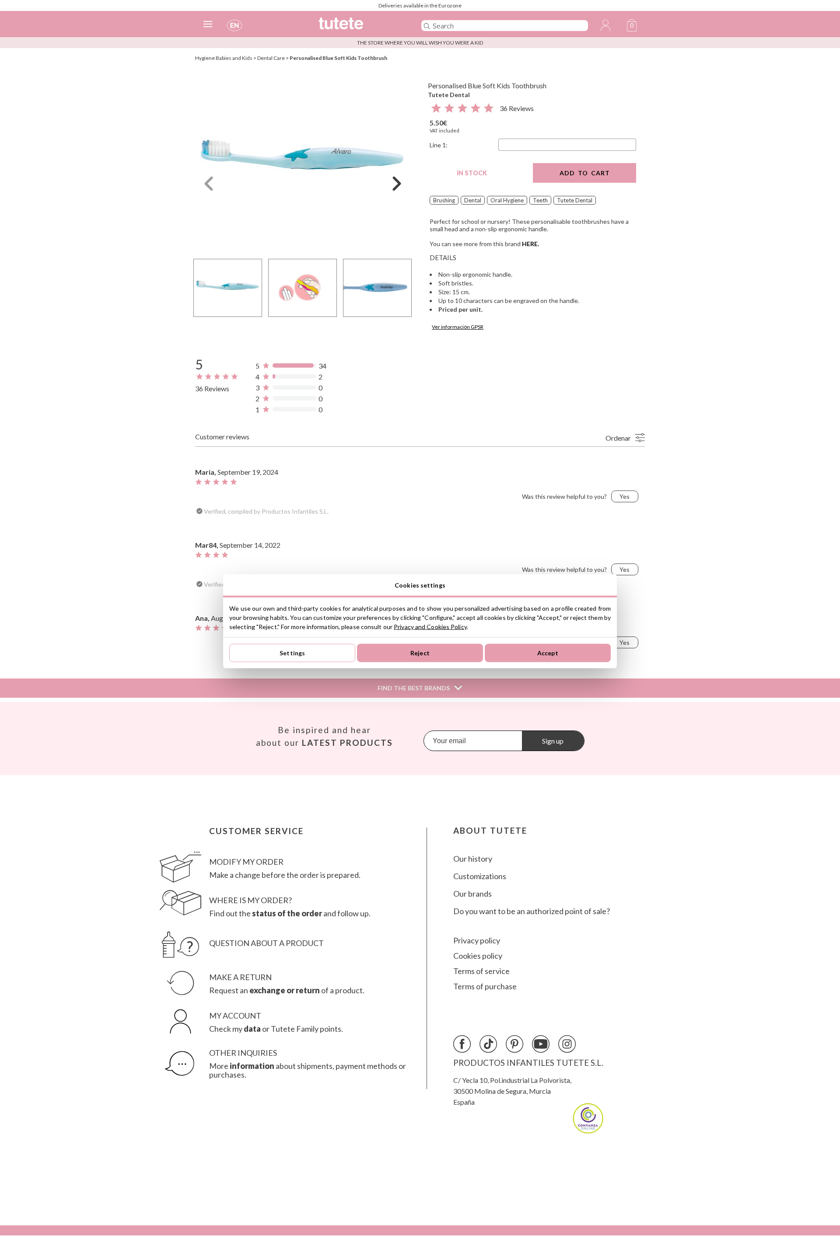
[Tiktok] (488, 1044)
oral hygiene (507, 200)
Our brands (472, 894)
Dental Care (271, 58)
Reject (420, 653)
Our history (472, 859)
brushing (444, 200)
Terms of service (481, 971)
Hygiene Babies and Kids (223, 58)
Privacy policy (476, 940)
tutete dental (574, 200)
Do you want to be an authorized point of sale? (531, 911)
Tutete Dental (449, 94)
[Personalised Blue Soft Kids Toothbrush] (302, 163)
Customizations (479, 876)
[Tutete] (360, 27)
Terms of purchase (485, 986)
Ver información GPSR (457, 327)
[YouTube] (541, 1044)
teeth (540, 200)
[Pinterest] (514, 1044)
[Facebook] (462, 1044)
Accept (547, 653)
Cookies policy (477, 956)
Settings (292, 653)
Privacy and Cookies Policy (430, 626)
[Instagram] (567, 1044)
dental (472, 200)
